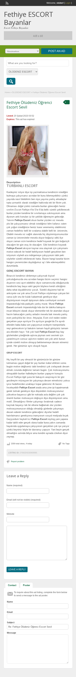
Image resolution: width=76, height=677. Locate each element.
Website (10, 514)
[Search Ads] (11, 81)
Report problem (17, 461)
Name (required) (14, 485)
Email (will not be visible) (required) (23, 500)
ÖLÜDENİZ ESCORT (21, 92)
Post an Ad (56, 51)
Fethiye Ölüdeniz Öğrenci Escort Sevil (29, 105)
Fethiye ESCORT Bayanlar (28, 18)
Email (10, 612)
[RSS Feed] (6, 2)
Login (68, 3)
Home (7, 92)
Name (10, 602)
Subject (10, 622)
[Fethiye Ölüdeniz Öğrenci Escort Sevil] (28, 150)
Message (11, 633)
